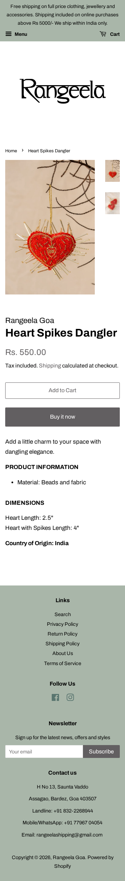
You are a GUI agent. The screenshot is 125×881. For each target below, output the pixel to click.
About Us (62, 653)
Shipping (50, 366)
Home (11, 150)
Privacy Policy (62, 624)
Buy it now (62, 417)
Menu (20, 34)
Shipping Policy (62, 643)
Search (63, 614)
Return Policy (62, 634)
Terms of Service (62, 663)
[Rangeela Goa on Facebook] (55, 699)
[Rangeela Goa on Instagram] (70, 699)
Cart (114, 34)
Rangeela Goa (69, 857)
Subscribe (101, 751)
